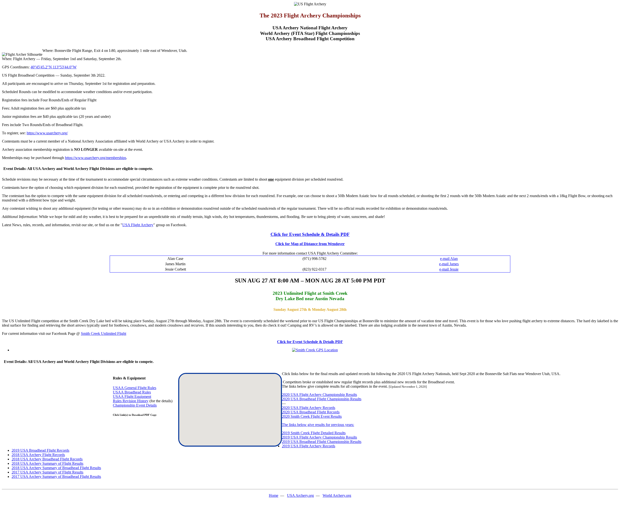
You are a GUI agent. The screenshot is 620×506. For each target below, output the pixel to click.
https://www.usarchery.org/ (47, 133)
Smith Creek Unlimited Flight (103, 333)
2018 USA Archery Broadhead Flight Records (47, 459)
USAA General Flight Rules (134, 388)
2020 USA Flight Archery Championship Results (319, 395)
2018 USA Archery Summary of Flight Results (47, 463)
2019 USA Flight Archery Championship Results (319, 437)
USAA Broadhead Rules (132, 392)
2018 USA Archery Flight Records (38, 455)
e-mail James (449, 264)
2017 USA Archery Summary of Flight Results (47, 472)
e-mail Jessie (448, 269)
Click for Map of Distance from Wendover (310, 244)
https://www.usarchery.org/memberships (95, 158)
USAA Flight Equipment (132, 396)
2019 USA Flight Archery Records (308, 446)
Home (273, 495)
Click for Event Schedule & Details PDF (310, 234)
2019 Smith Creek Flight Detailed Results (314, 433)
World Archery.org (337, 495)
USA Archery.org (300, 495)
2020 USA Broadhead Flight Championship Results (321, 399)
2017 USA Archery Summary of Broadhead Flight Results (56, 476)
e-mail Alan (449, 259)
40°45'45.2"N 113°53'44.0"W (54, 67)
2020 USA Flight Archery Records (308, 408)
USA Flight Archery (137, 225)
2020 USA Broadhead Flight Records (311, 412)
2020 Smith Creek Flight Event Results (312, 416)
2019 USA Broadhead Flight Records (40, 450)
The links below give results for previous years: (318, 425)
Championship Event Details (135, 405)
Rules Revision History (130, 401)
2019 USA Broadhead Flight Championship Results (321, 442)
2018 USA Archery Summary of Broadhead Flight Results (56, 468)
